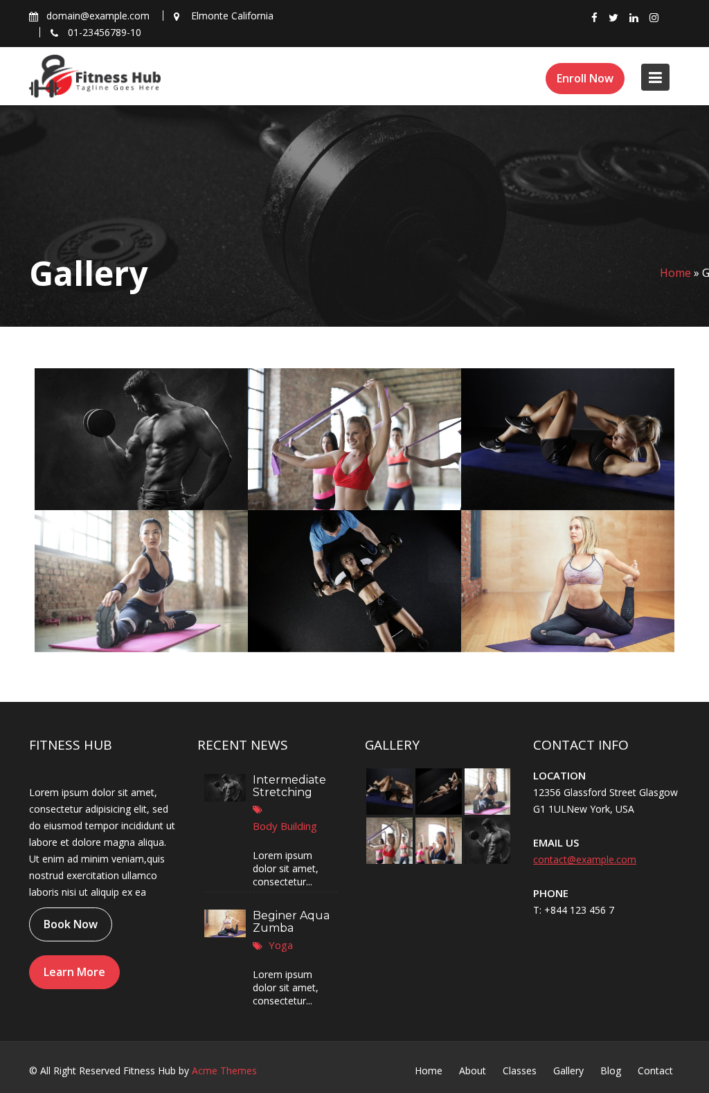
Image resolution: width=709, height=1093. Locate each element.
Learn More (74, 971)
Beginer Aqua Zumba (291, 921)
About (472, 1070)
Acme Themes (224, 1070)
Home (675, 272)
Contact (655, 1070)
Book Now (71, 924)
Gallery (568, 1070)
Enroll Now (585, 78)
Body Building (285, 825)
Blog (610, 1070)
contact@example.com (584, 859)
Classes (520, 1070)
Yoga (281, 944)
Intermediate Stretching (289, 786)
